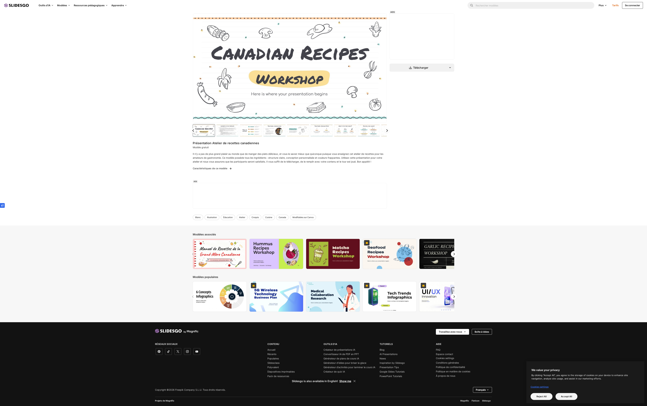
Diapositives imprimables (281, 371)
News (383, 358)
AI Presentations (388, 354)
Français (481, 389)
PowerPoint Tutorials (391, 376)
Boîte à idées (482, 331)
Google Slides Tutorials (392, 371)
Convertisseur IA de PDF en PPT (341, 354)
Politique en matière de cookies (453, 371)
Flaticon (475, 400)
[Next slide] (382, 68)
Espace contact (444, 354)
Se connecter (632, 5)
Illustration (212, 217)
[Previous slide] (193, 254)
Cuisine (268, 217)
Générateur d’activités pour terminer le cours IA (349, 367)
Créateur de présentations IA (339, 349)
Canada (282, 217)
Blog (382, 349)
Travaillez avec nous (450, 331)
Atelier (242, 217)
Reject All (541, 396)
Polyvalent (273, 367)
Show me (345, 381)
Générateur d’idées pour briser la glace (345, 363)
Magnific (464, 400)
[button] (386, 130)
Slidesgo (486, 400)
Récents (271, 354)
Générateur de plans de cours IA (341, 358)
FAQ (438, 349)
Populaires (273, 358)
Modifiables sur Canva (303, 217)
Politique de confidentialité (450, 367)
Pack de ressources (278, 376)
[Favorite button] (372, 18)
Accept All (566, 396)
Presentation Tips (389, 367)
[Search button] (472, 5)
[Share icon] (381, 18)
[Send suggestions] (2, 205)
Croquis (255, 217)
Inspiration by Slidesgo (392, 363)
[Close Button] (354, 381)
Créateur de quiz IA (334, 371)
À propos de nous (445, 376)
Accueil (271, 349)
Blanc (198, 217)
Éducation (228, 217)
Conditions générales (447, 362)
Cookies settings (445, 358)
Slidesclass (273, 363)
